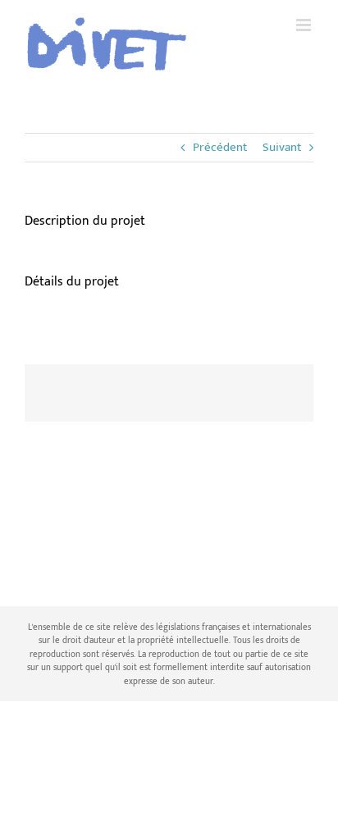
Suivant (282, 147)
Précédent (220, 147)
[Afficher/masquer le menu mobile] (304, 25)
